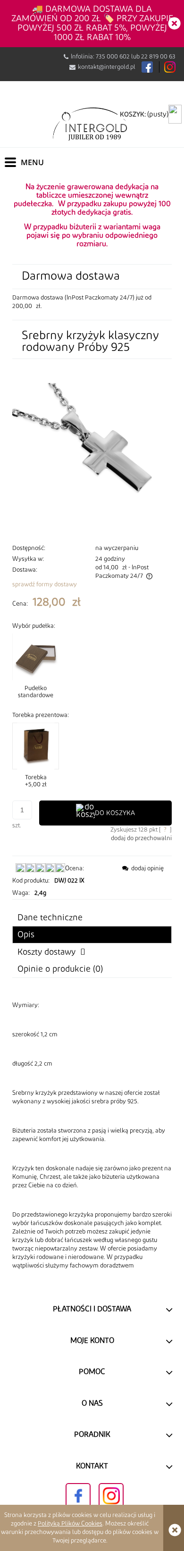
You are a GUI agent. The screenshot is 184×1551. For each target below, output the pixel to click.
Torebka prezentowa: (40, 715)
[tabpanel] (92, 1135)
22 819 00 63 (158, 56)
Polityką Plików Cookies (70, 1523)
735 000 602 (113, 56)
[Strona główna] (92, 123)
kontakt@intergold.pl (106, 67)
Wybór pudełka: (33, 626)
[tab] (92, 934)
